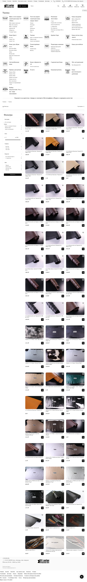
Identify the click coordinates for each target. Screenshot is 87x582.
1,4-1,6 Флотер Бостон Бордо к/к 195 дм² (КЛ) (34, 293)
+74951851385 (58, 1)
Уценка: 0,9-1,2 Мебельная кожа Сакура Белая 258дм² (55, 458)
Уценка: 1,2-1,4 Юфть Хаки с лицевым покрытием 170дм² (74, 387)
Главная (4, 1)
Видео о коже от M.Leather (6, 580)
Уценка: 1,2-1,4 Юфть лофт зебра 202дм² (34, 339)
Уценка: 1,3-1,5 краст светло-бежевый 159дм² (33, 387)
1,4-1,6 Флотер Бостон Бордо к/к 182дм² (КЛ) (34, 246)
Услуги (32, 70)
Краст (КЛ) (74, 21)
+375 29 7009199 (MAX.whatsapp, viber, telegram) (73, 1)
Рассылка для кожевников (6, 576)
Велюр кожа (12, 54)
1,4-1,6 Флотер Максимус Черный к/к (54, 175)
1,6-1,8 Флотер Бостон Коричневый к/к (34, 457)
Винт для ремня (12, 81)
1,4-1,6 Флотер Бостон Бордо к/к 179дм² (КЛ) (54, 222)
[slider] (4, 140)
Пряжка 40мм (12, 72)
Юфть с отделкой (13, 26)
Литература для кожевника (29, 578)
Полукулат (32, 28)
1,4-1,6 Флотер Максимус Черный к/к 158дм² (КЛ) (33, 152)
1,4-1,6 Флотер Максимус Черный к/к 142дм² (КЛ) (74, 128)
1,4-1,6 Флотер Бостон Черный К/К (74, 504)
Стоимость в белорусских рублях (32, 576)
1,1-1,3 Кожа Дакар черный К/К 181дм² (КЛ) (33, 269)
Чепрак (31, 23)
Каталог (9, 1)
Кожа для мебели (77, 44)
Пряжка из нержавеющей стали (15, 83)
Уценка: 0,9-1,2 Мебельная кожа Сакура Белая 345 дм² (34, 481)
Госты (20, 578)
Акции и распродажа (35, 41)
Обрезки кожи (33, 39)
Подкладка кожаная (57, 44)
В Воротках (11, 30)
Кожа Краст (13, 35)
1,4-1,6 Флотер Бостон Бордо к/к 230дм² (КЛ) (75, 222)
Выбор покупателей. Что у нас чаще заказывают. (15, 91)
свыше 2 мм (11, 39)
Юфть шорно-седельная (14, 23)
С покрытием (54, 26)
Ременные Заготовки (54, 18)
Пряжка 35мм (12, 74)
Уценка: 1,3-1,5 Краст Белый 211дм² (74, 363)
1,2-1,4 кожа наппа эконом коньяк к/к (54, 386)
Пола (31, 32)
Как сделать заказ (22, 1)
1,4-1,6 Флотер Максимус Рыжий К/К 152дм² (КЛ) (54, 152)
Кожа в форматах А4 (35, 63)
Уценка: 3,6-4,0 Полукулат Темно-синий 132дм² (75, 340)
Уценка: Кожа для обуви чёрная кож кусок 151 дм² (33, 505)
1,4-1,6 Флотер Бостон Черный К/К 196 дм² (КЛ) (54, 316)
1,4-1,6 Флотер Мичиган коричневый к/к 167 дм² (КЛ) (75, 293)
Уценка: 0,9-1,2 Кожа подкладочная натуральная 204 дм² (54, 550)
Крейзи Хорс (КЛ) (76, 29)
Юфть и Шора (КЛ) (76, 19)
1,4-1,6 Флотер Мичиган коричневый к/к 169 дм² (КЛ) (55, 293)
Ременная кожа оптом (77, 39)
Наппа (10, 47)
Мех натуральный (77, 62)
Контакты (30, 1)
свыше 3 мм (11, 41)
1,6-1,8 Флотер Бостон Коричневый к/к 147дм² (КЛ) (75, 316)
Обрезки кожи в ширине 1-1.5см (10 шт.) (75, 550)
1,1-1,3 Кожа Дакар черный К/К (32, 528)
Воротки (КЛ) (75, 22)
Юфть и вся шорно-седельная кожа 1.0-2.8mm (15, 19)
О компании (41, 1)
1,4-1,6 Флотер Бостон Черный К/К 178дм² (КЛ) (53, 199)
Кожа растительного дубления (76, 72)
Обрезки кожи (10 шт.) (30, 550)
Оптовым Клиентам (18, 576)
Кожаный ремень (56, 70)
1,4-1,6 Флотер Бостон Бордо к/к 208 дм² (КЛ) (75, 269)
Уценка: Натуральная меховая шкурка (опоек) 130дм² (54, 363)
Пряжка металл (12, 79)
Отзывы (35, 1)
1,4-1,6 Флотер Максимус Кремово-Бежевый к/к (74, 175)
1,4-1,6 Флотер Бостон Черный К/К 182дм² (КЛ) (53, 246)
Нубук (10, 52)
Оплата (14, 574)
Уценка (32, 35)
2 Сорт (52, 32)
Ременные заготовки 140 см (57, 30)
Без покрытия (54, 28)
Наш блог (15, 1)
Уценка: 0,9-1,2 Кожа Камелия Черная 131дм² (74, 410)
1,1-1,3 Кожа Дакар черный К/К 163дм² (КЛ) (54, 269)
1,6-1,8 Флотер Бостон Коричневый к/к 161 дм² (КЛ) (34, 128)
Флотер (32, 50)
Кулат (31, 26)
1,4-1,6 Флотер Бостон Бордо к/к (73, 434)
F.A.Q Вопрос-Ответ (12, 578)
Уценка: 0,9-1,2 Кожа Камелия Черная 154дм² (54, 410)
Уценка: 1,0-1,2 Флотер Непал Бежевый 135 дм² (75, 458)
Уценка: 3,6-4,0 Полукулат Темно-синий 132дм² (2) (55, 340)
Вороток (32, 30)
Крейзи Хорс (55, 35)
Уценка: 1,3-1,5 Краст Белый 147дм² (33, 363)
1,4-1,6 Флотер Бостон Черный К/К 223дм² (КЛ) (33, 199)
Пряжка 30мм (12, 76)
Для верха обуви (13, 50)
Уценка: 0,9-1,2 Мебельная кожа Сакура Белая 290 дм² (75, 481)
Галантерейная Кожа (34, 45)
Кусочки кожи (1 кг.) (70, 528)
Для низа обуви (12, 48)
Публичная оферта (6, 566)
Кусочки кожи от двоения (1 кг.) (53, 528)
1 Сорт (52, 21)
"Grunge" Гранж (12, 32)
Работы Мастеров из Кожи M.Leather (32, 574)
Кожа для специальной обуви (14, 56)
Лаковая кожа (33, 49)
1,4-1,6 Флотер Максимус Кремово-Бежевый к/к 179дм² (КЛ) (53, 128)
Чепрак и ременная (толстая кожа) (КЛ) (76, 25)
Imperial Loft (12, 28)
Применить (12, 174)
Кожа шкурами (76, 17)
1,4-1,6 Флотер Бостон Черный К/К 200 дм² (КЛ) (34, 316)
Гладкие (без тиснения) (56, 23)
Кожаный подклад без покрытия (56, 47)
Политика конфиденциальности (9, 568)
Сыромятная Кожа (56, 62)
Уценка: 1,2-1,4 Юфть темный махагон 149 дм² (54, 434)
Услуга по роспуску (55, 24)
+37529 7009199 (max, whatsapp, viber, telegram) (16, 560)
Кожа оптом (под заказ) (77, 36)
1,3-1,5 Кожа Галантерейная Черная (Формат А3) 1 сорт (53, 505)
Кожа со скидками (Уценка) (36, 37)
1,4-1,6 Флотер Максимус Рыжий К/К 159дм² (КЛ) (74, 152)
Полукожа (32, 25)
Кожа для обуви (14, 44)
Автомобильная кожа (14, 63)
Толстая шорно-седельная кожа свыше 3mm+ (35, 19)
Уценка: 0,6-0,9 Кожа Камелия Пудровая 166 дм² (32, 434)
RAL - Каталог (3, 578)
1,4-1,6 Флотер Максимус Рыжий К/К (33, 410)
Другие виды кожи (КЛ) (77, 28)
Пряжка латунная (13, 77)
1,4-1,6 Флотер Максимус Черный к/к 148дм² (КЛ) (33, 175)
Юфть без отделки (13, 25)
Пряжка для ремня (15, 70)
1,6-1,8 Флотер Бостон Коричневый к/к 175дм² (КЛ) (75, 199)
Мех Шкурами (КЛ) (76, 65)
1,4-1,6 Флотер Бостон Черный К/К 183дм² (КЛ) (74, 246)
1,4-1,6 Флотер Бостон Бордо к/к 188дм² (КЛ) (34, 222)
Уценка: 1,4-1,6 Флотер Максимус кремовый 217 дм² (53, 481)
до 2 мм (11, 37)
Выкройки (20, 574)
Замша (10, 59)
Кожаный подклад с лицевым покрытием (55, 50)
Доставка (47, 1)
